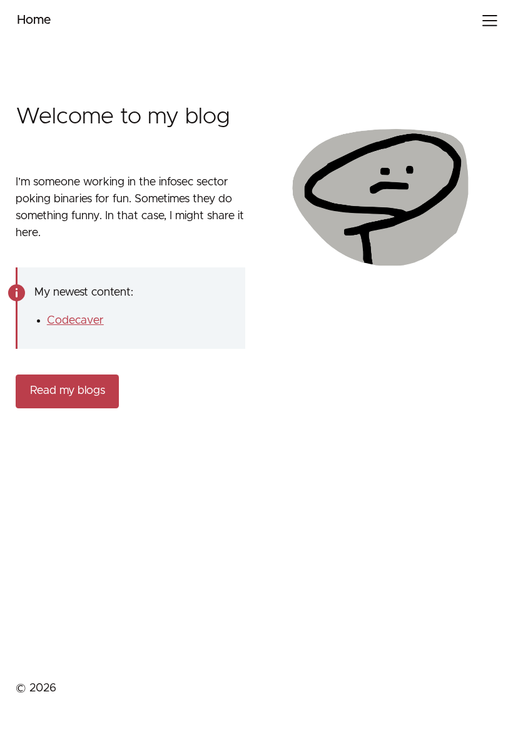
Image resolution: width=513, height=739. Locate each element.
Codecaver (75, 320)
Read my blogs (67, 390)
